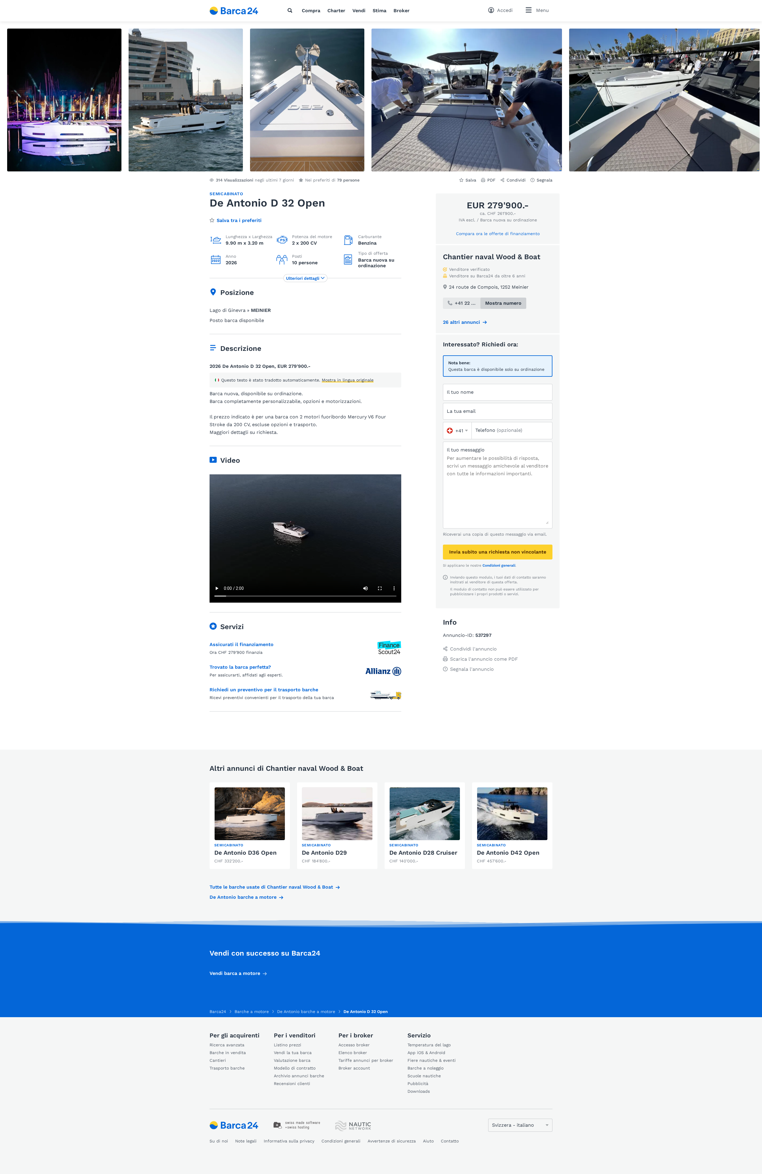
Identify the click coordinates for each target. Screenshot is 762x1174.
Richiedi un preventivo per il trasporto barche (264, 689)
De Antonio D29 (324, 852)
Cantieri (218, 1060)
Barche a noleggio (425, 1068)
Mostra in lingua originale (348, 380)
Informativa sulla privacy (289, 1141)
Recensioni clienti (292, 1083)
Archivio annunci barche (299, 1075)
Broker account (354, 1068)
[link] (250, 825)
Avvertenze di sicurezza (392, 1141)
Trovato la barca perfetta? (240, 667)
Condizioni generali (499, 565)
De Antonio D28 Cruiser (423, 852)
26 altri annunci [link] (461, 322)
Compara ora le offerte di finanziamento (498, 233)
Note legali (246, 1141)
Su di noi (219, 1141)
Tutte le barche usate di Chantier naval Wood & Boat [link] (271, 887)
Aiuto (428, 1141)
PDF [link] (491, 180)
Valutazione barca (292, 1060)
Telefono (498, 430)
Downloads (418, 1091)
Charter (336, 10)
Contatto (450, 1141)
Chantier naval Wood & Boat (491, 257)
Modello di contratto (295, 1068)
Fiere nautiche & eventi (431, 1060)
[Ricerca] (291, 10)
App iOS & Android (426, 1052)
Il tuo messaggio (466, 450)
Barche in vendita (228, 1052)
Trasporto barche (227, 1068)
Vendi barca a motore (235, 973)
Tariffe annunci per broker (365, 1060)
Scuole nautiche (424, 1075)
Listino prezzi (287, 1044)
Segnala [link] (544, 180)
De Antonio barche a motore (243, 897)
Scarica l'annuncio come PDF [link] (484, 659)
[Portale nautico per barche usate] (239, 11)
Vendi (359, 10)
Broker (402, 10)
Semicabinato (226, 193)
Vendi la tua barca (293, 1052)
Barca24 (218, 1011)
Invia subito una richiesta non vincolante (497, 552)
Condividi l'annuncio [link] (473, 649)
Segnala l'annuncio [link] (472, 669)
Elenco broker (352, 1052)
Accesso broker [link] (354, 1044)
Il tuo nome (460, 392)
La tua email (461, 411)
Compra (311, 10)
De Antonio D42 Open (508, 852)
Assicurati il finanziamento (242, 644)
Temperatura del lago (429, 1044)
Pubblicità (417, 1083)
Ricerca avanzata (227, 1044)
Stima (379, 10)
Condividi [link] (516, 180)
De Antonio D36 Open (245, 852)
